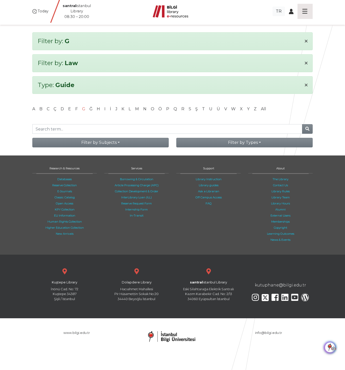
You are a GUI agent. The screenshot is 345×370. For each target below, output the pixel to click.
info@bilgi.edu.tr (268, 333)
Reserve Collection (64, 185)
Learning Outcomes (280, 233)
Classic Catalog (65, 197)
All (263, 109)
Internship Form (136, 209)
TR (279, 11)
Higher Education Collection (64, 227)
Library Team (281, 197)
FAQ (209, 203)
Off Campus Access (208, 197)
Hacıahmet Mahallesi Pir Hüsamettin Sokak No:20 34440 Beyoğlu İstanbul (136, 290)
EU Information (64, 215)
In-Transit (136, 215)
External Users (280, 215)
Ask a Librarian (208, 191)
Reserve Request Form (136, 203)
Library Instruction (208, 179)
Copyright (280, 227)
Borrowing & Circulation (136, 179)
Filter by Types (243, 142)
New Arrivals (64, 233)
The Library (280, 179)
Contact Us (280, 185)
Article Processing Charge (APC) (137, 185)
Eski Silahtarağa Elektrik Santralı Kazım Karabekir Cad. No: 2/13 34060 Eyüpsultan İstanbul (208, 290)
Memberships (280, 221)
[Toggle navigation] (305, 11)
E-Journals (64, 191)
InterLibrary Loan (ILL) (136, 197)
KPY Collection (65, 209)
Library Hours (280, 203)
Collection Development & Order (136, 191)
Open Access (64, 203)
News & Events (280, 240)
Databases (64, 179)
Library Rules (281, 191)
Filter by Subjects (99, 142)
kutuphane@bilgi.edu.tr (280, 285)
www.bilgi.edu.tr (76, 333)
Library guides (208, 185)
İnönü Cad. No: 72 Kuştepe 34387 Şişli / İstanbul (64, 290)
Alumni (280, 209)
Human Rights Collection (64, 221)
